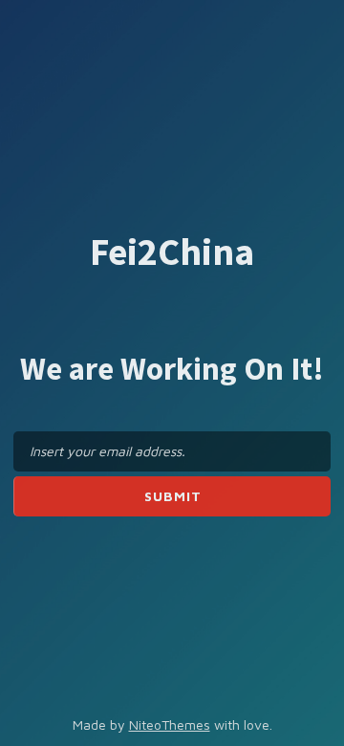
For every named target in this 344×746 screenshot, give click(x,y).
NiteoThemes (169, 724)
